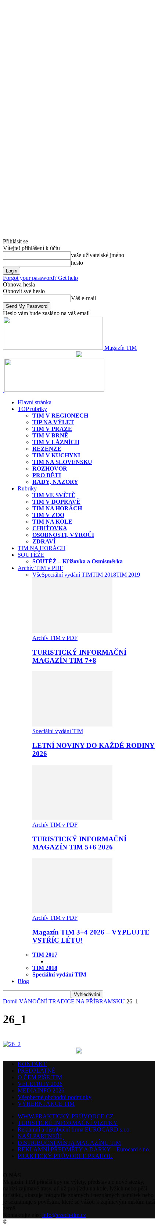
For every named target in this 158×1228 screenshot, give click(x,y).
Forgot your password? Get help (40, 278)
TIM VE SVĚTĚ (53, 495)
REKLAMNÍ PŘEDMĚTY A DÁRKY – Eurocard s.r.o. (84, 1149)
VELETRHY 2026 (40, 1084)
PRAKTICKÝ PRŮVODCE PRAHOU (65, 1156)
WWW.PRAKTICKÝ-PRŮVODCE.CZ (66, 1116)
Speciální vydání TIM (67, 574)
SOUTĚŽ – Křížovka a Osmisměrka (77, 561)
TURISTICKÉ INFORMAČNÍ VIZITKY (68, 1123)
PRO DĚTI (46, 475)
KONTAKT (32, 1064)
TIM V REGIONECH (60, 415)
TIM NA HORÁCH (57, 508)
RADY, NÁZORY (55, 482)
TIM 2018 (104, 574)
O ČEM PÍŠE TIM (40, 1077)
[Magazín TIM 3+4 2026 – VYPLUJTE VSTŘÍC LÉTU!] (72, 911)
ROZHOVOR (49, 468)
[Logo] (3, 390)
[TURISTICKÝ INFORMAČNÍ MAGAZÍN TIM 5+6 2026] (72, 818)
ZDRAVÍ (43, 541)
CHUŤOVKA (49, 528)
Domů (10, 1001)
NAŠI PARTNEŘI (40, 1136)
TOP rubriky (32, 409)
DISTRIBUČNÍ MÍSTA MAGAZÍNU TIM (69, 1143)
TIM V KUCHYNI (56, 455)
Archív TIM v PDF (40, 568)
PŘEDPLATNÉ (36, 1070)
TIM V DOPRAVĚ (56, 502)
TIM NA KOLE (52, 521)
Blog (23, 981)
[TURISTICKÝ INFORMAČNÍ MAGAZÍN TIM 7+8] (72, 631)
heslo (77, 263)
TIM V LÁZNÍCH (55, 442)
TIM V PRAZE (52, 429)
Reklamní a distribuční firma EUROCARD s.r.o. (74, 1129)
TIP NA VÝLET (53, 422)
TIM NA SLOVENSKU (62, 462)
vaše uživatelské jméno (97, 255)
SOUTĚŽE (31, 555)
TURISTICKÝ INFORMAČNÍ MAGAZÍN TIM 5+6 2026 (79, 843)
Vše (37, 574)
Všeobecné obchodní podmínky (54, 1097)
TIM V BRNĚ (50, 435)
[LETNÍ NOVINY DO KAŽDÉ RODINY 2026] (72, 724)
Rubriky (27, 488)
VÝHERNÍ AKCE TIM (46, 1104)
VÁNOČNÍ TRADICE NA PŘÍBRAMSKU (72, 1001)
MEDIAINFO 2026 (41, 1090)
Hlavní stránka (34, 402)
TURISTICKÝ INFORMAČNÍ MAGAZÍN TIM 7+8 (79, 656)
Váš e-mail (83, 298)
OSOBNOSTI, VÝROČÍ (63, 535)
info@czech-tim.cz (64, 1215)
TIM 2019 (128, 574)
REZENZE (46, 449)
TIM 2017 (44, 954)
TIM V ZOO (48, 515)
